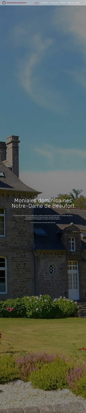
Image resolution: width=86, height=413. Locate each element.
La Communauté (44, 2)
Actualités (63, 2)
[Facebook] (82, 2)
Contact (77, 2)
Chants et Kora (54, 2)
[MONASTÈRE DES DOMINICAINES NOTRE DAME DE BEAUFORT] (14, 2)
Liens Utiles (70, 2)
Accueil (37, 2)
